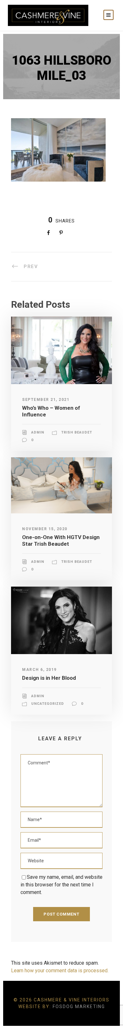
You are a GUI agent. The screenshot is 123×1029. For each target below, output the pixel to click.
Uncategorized (47, 704)
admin (37, 432)
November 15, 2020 (44, 529)
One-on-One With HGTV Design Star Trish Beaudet (61, 540)
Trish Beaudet (76, 432)
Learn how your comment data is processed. (59, 971)
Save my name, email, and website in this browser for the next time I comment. (61, 884)
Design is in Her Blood (49, 678)
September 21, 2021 (45, 399)
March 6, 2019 (39, 669)
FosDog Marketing (79, 1006)
